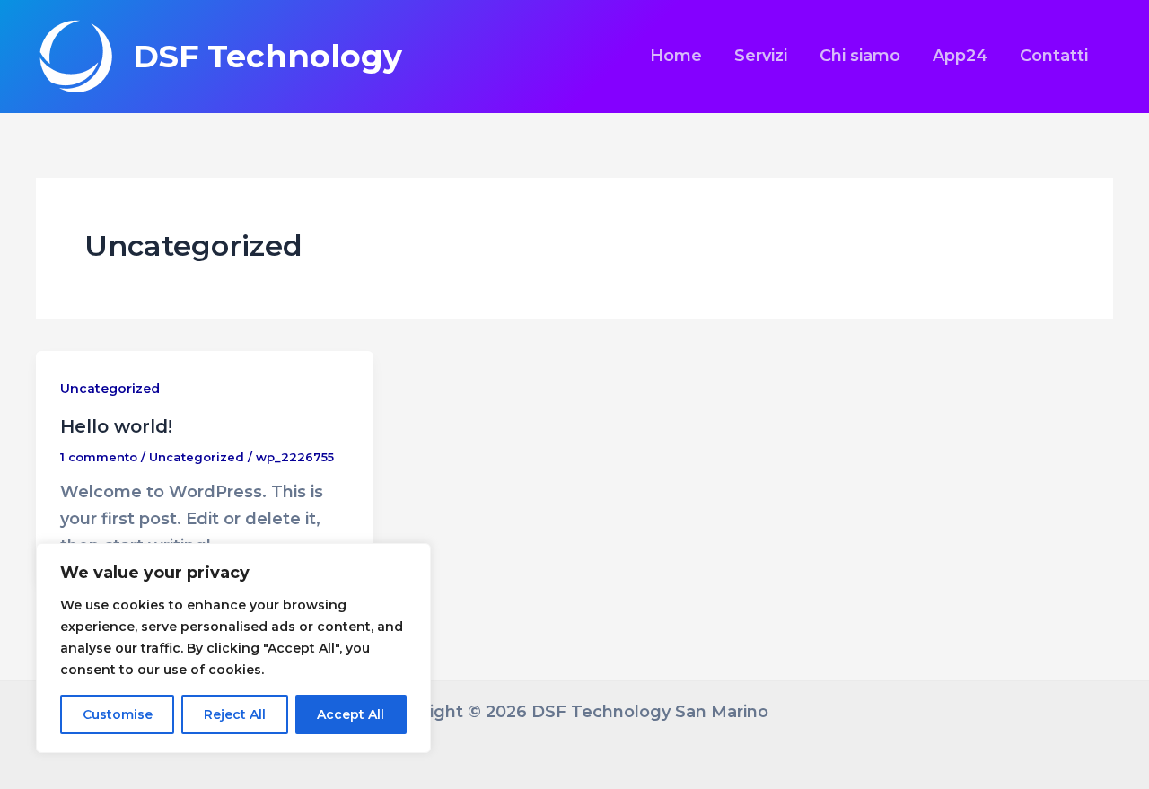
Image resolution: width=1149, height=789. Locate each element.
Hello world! (116, 426)
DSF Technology (267, 56)
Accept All (350, 714)
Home (676, 56)
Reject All (235, 714)
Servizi (760, 56)
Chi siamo (860, 56)
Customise (118, 714)
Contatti (1054, 56)
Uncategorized (110, 389)
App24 (960, 56)
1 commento (98, 457)
